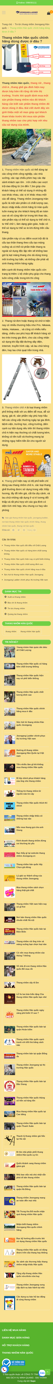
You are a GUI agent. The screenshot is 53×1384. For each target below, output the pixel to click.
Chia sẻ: (6, 530)
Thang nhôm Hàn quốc (15, 83)
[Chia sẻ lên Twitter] (19, 530)
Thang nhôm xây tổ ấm (27, 982)
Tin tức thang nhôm (16, 608)
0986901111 (31, 3)
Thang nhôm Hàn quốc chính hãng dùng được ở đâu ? (25, 39)
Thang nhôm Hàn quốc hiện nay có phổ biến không (27, 559)
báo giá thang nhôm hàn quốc (18, 518)
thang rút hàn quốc (25, 526)
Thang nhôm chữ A (15, 407)
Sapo (32, 1381)
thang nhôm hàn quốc (30, 631)
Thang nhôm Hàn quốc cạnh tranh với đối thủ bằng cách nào (30, 1042)
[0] (48, 13)
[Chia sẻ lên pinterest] (24, 530)
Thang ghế (11, 481)
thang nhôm (11, 631)
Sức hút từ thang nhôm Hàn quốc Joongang (23, 574)
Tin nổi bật (11, 642)
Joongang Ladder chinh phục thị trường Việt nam (26, 580)
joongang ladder (40, 518)
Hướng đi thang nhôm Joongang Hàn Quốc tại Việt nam (30, 753)
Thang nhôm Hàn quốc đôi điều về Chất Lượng (25, 545)
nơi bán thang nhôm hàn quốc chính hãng (21, 522)
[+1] (35, 530)
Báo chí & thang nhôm (17, 603)
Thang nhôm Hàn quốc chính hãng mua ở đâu (24, 569)
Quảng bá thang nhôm (18, 614)
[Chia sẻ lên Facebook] (13, 530)
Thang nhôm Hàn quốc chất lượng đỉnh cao (23, 564)
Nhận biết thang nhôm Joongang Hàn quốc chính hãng (29, 1227)
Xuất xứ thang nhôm (17, 597)
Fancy (29, 530)
